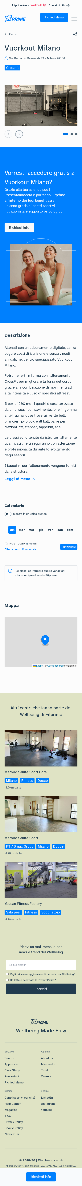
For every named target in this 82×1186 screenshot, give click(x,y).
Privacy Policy (46, 980)
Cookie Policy (14, 1128)
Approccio (11, 1064)
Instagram (48, 1104)
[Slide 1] (65, 134)
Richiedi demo (14, 1082)
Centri (13, 34)
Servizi (9, 1058)
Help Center (13, 1104)
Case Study (12, 1070)
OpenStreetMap (55, 665)
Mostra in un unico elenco (30, 514)
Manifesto (48, 1064)
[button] (54, 17)
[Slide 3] (76, 134)
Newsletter (12, 1134)
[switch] (8, 514)
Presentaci (12, 1076)
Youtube (46, 1110)
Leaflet (39, 665)
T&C (8, 1116)
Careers (46, 1076)
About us (47, 1058)
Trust (44, 1070)
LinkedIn (47, 1098)
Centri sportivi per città (20, 1098)
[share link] (75, 34)
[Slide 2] (72, 134)
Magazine (11, 1110)
